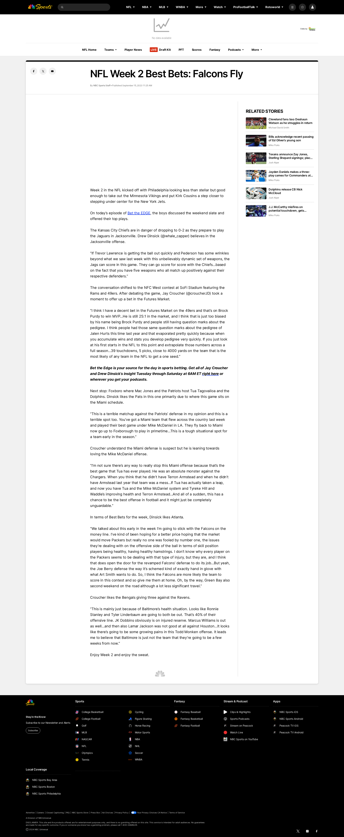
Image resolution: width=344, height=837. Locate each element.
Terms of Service (177, 812)
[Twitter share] (43, 71)
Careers (40, 812)
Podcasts (234, 49)
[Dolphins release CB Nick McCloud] (256, 193)
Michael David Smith (279, 127)
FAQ (68, 812)
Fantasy (214, 49)
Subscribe (33, 730)
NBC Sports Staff (101, 85)
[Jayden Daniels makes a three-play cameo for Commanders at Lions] (256, 176)
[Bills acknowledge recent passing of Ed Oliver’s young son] (256, 140)
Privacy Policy (121, 812)
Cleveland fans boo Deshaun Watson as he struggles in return (290, 121)
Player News (133, 49)
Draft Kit (161, 49)
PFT (181, 49)
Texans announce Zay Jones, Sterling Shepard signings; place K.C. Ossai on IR (290, 156)
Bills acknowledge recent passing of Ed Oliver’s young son (291, 138)
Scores (197, 49)
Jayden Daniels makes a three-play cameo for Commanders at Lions (290, 173)
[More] (292, 7)
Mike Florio (274, 145)
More (255, 49)
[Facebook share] (33, 71)
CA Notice (162, 812)
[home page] (40, 7)
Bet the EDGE (139, 213)
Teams (109, 49)
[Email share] (52, 71)
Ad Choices (107, 812)
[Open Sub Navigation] (134, 7)
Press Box (95, 812)
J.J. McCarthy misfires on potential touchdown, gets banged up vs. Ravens (286, 208)
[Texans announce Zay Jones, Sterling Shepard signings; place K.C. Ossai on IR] (256, 158)
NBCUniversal (44, 818)
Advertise (30, 812)
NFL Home (89, 49)
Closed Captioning (55, 812)
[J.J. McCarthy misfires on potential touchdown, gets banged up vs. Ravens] (256, 211)
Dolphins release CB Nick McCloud (285, 191)
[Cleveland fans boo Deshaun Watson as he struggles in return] (256, 123)
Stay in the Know (36, 716)
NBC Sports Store (80, 812)
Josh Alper (274, 162)
